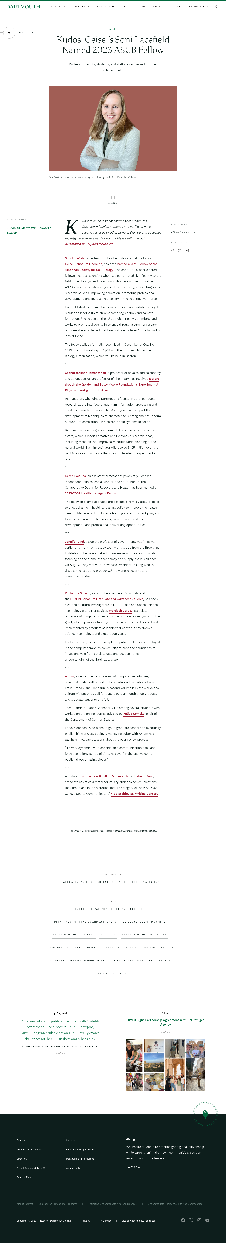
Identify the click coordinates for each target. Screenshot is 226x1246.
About (126, 6)
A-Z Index (106, 1220)
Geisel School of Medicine (144, 922)
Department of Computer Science (118, 909)
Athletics (108, 934)
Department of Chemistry (73, 934)
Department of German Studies (71, 947)
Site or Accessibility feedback (138, 1220)
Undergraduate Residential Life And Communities (175, 1203)
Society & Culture (146, 882)
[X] (191, 1221)
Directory (22, 1158)
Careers (70, 1140)
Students (57, 960)
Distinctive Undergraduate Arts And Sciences (112, 1203)
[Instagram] (199, 1221)
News (142, 6)
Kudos (80, 909)
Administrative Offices (29, 1149)
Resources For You (191, 6)
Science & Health (112, 882)
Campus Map (24, 1177)
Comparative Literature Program (129, 947)
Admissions (59, 6)
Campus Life (106, 6)
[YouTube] (207, 1221)
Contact (21, 1140)
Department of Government (144, 934)
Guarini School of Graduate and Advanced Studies (111, 960)
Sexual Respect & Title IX (31, 1168)
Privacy (86, 1220)
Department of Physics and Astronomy (85, 922)
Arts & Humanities (77, 882)
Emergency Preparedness (80, 1149)
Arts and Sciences (112, 973)
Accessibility (73, 1168)
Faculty (167, 947)
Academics (82, 6)
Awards (164, 960)
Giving (158, 6)
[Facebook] (183, 1221)
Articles (113, 29)
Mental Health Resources (80, 1158)
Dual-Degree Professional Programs (58, 1203)
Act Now (133, 1167)
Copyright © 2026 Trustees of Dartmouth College (44, 1220)
